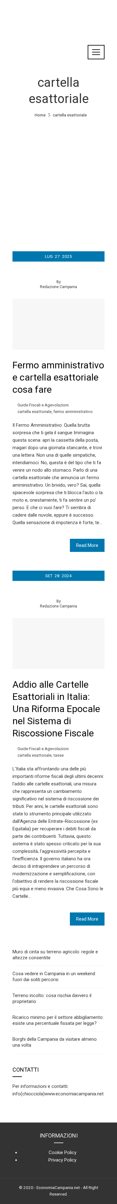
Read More (87, 545)
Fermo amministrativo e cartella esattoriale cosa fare (58, 377)
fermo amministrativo (73, 411)
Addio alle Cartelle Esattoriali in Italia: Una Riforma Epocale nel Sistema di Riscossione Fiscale (56, 709)
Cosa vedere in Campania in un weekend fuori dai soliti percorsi (53, 977)
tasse (58, 755)
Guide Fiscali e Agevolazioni (43, 404)
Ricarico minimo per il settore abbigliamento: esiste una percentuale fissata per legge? (58, 1020)
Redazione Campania (58, 287)
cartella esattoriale (34, 411)
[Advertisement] (58, 180)
